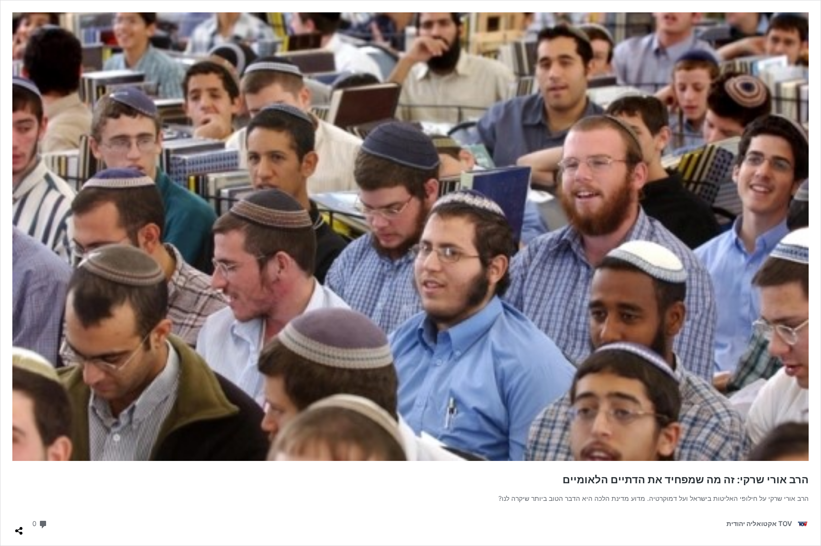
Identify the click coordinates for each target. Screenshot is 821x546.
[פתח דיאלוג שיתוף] (19, 527)
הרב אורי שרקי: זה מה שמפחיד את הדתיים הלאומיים (686, 479)
